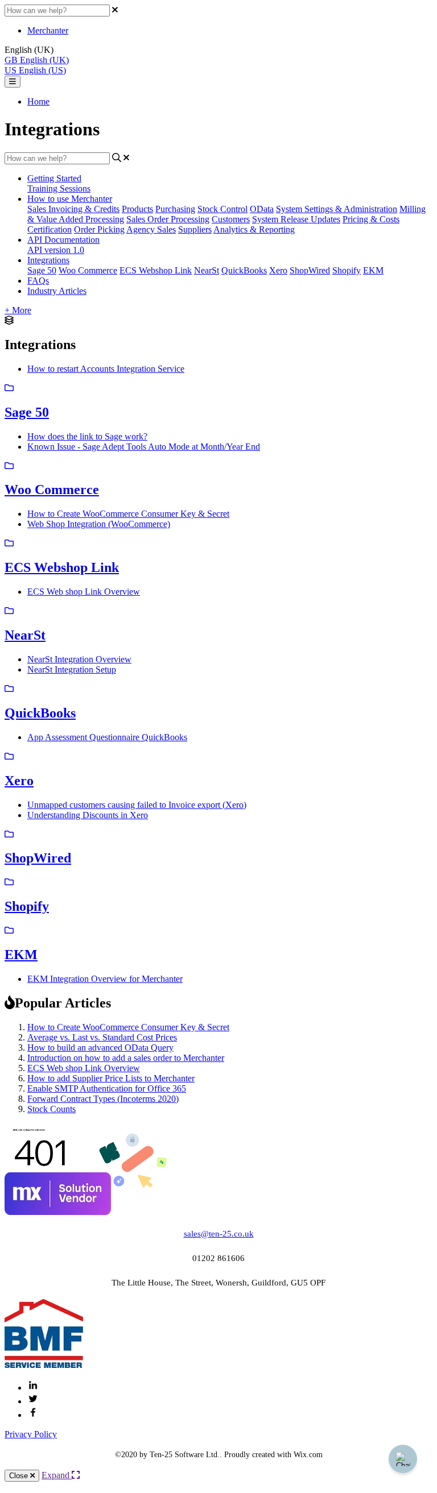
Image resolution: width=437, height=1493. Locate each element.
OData (262, 209)
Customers (231, 219)
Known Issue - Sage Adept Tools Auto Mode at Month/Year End (143, 446)
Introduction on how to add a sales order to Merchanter (125, 1058)
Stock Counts (51, 1109)
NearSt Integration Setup (71, 669)
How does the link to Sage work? (87, 436)
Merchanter (47, 30)
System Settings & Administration (336, 209)
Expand (57, 1475)
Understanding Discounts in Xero (87, 815)
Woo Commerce (88, 270)
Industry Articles (56, 291)
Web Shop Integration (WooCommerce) (98, 524)
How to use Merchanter (69, 199)
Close (19, 1475)
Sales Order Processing (167, 219)
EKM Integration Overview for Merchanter (105, 979)
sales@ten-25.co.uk (219, 1233)
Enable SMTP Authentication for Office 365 (106, 1088)
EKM (373, 270)
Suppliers (195, 229)
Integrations (48, 260)
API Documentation (63, 239)
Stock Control (222, 209)
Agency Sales (151, 229)
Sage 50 (41, 270)
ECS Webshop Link (155, 270)
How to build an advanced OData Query (100, 1047)
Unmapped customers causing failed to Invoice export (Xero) (136, 805)
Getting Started (54, 178)
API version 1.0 (55, 250)
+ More (18, 310)
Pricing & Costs (371, 219)
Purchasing (175, 209)
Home (38, 101)
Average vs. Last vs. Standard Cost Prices (102, 1037)
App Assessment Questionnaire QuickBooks (107, 737)
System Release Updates (296, 219)
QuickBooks (244, 270)
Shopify (346, 270)
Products (137, 209)
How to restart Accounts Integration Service (105, 369)
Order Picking (99, 229)
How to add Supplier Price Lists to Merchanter (111, 1078)
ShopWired (310, 270)
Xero (278, 270)
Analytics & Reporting (254, 229)
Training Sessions (58, 188)
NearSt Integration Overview (79, 659)
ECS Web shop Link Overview (83, 591)
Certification (49, 229)
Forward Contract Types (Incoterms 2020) (103, 1099)
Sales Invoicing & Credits (73, 209)
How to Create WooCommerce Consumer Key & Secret (128, 514)
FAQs (38, 280)
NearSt (206, 270)
